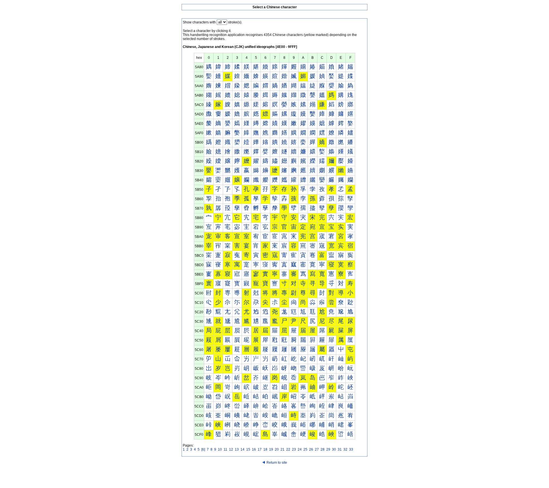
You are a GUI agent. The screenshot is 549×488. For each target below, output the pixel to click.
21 (283, 449)
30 (334, 449)
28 (323, 449)
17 (260, 449)
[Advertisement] (274, 477)
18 (265, 449)
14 (242, 449)
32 (345, 449)
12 (231, 449)
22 (288, 449)
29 (328, 449)
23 (294, 449)
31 (340, 449)
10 (220, 449)
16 (254, 449)
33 (351, 449)
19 (271, 449)
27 (317, 449)
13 (237, 449)
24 (300, 449)
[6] (203, 449)
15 (248, 449)
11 (225, 449)
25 (305, 449)
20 (277, 449)
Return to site (276, 463)
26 (311, 449)
